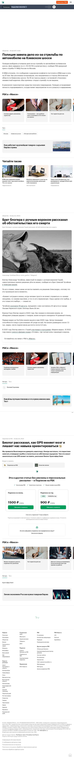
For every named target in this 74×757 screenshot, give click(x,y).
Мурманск (5, 709)
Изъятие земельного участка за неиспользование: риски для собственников (36, 181)
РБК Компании (30, 185)
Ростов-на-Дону (6, 695)
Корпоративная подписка (24, 658)
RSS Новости (23, 666)
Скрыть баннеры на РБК (24, 651)
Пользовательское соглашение (11, 744)
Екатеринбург (6, 670)
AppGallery (57, 639)
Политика (5, 635)
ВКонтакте (22, 636)
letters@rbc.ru (44, 730)
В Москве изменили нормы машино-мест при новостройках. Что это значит (13, 181)
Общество (5, 50)
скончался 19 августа (18, 305)
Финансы (4, 648)
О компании (40, 635)
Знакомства (40, 659)
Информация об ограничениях (11, 739)
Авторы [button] (4, 381)
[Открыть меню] (70, 2)
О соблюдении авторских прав (11, 742)
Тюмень (4, 700)
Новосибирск (6, 672)
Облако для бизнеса (42, 649)
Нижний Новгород (5, 690)
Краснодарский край (6, 686)
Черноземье (5, 702)
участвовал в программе (41, 329)
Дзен (21, 643)
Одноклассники (24, 639)
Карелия (4, 707)
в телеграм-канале (9, 284)
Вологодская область (5, 680)
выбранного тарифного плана (51, 517)
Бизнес (4, 642)
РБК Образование (6, 655)
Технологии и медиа (6, 645)
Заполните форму (37, 533)
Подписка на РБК (23, 655)
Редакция (39, 639)
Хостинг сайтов (41, 655)
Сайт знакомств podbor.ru (44, 662)
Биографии (5, 650)
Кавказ (4, 705)
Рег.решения (40, 657)
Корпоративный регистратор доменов (45, 651)
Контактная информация (43, 637)
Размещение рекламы (43, 642)
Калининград (5, 683)
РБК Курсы (40, 666)
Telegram (22, 641)
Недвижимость (6, 185)
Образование (55, 185)
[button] (13, 110)
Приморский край (5, 712)
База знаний (5, 652)
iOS (55, 635)
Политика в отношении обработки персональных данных (19, 747)
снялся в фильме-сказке (21, 331)
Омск (3, 675)
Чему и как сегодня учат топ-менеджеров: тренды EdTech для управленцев (61, 181)
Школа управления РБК (43, 669)
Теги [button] (3, 128)
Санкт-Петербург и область (5, 666)
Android (56, 637)
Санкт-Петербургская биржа (31, 735)
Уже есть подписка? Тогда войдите (37, 514)
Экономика (5, 637)
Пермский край (6, 693)
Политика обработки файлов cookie (13, 749)
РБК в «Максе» (10, 94)
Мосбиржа (19, 735)
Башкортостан (6, 677)
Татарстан (5, 698)
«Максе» (31, 338)
